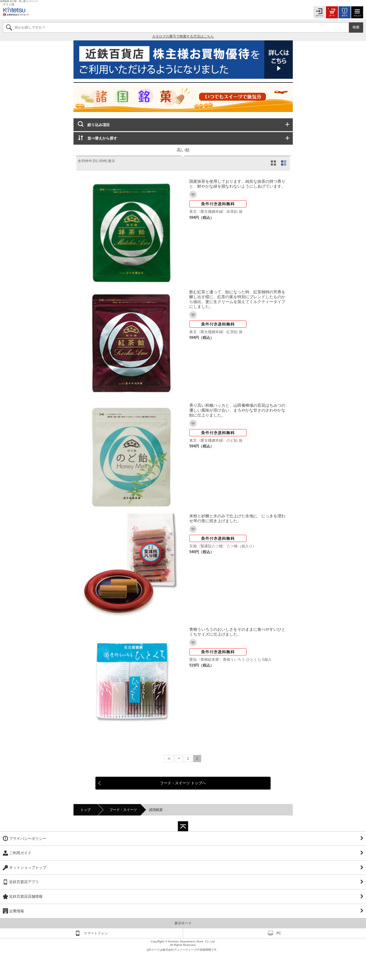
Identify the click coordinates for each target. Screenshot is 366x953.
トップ (85, 810)
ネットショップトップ (27, 867)
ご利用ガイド (20, 853)
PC (279, 933)
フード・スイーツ (123, 810)
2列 (274, 163)
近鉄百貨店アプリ (24, 882)
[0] (332, 11)
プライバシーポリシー (27, 838)
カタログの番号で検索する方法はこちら (183, 36)
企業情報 (16, 911)
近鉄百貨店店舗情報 (26, 896)
